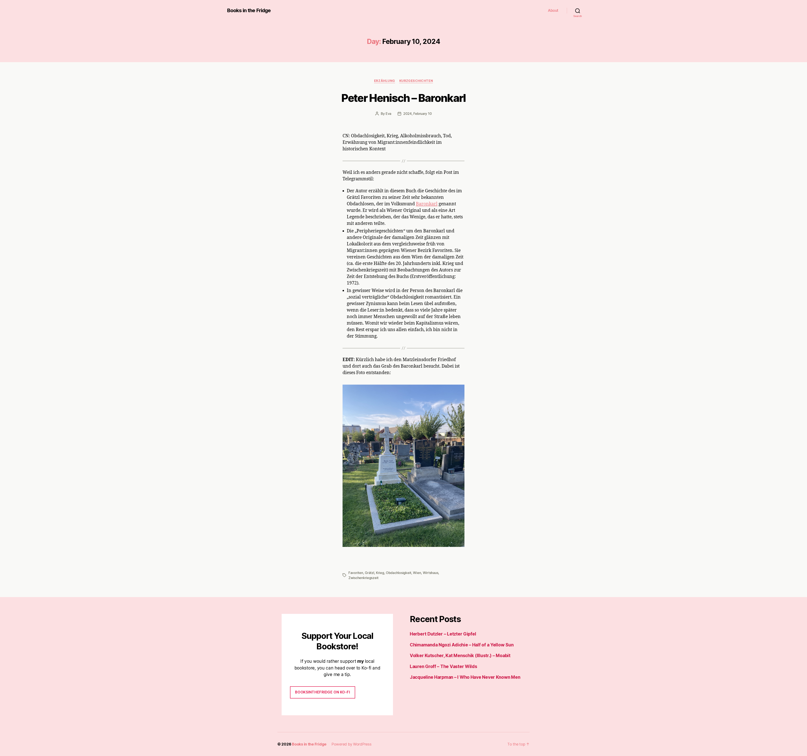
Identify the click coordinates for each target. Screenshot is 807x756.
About (553, 10)
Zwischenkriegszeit (363, 578)
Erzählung (384, 81)
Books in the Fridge (249, 10)
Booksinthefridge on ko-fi (322, 692)
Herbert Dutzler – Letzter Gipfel (443, 634)
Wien (417, 573)
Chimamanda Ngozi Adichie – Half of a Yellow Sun (461, 644)
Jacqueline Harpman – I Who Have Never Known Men (465, 677)
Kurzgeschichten (416, 81)
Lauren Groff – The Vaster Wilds (443, 666)
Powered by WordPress (351, 744)
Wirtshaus (430, 573)
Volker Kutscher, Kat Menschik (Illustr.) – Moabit (460, 655)
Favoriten (355, 573)
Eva (388, 113)
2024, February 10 (417, 113)
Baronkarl (427, 204)
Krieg (380, 573)
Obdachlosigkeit (398, 573)
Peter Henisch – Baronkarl (403, 97)
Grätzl (369, 573)
